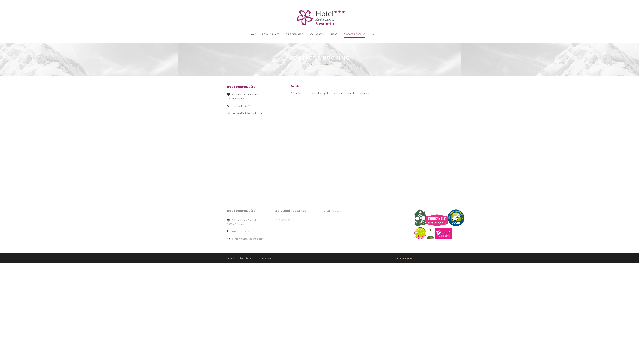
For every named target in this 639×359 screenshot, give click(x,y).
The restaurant (294, 34)
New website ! (286, 219)
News (334, 34)
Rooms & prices (270, 34)
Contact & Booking (354, 34)
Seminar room (317, 34)
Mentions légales (403, 258)
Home (253, 34)
